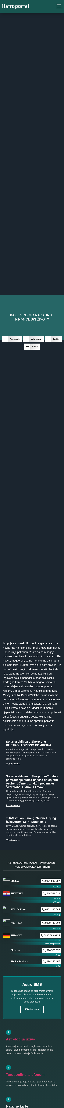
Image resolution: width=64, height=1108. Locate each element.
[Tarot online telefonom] (8, 1067)
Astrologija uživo (20, 1039)
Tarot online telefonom (25, 1075)
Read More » (13, 763)
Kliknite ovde (32, 1009)
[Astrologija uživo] (8, 1032)
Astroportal (15, 6)
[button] (59, 6)
